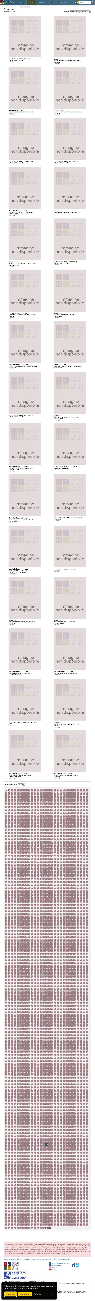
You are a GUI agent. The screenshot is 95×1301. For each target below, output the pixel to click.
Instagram (54, 1267)
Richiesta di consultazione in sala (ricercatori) (37, 1259)
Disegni (51, 2)
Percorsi (76, 2)
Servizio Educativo (56, 1265)
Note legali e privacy (65, 1259)
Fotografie (62, 2)
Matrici (41, 2)
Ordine (66, 11)
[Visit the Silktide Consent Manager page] (52, 1294)
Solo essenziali (25, 1294)
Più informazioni (39, 59)
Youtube (53, 1269)
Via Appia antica (25, 7)
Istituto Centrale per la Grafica (13, 1259)
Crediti (55, 1259)
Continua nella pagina (10, 784)
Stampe (31, 2)
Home (22, 2)
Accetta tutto (10, 1294)
